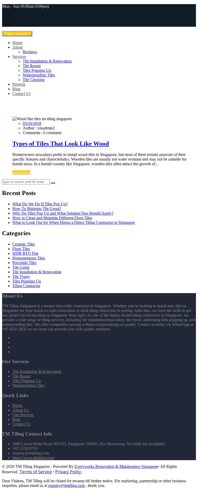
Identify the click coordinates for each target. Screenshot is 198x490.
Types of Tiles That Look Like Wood (60, 143)
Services (19, 56)
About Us (20, 410)
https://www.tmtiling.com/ (33, 458)
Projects (18, 84)
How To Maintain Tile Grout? (36, 208)
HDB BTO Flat (25, 253)
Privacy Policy (68, 472)
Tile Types (20, 276)
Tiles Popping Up (37, 70)
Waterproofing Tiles (39, 75)
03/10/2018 (32, 123)
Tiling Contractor (26, 286)
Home (17, 42)
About (17, 47)
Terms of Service (35, 472)
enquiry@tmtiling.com (66, 485)
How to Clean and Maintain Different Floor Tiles (52, 218)
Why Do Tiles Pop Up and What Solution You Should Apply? (62, 213)
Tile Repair (32, 66)
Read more (21, 172)
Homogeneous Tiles (28, 258)
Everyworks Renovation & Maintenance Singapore (116, 466)
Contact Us (21, 93)
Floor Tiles (21, 249)
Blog (16, 89)
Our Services (23, 415)
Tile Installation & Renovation (47, 61)
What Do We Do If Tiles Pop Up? (40, 204)
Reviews (30, 52)
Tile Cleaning (34, 79)
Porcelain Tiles (24, 262)
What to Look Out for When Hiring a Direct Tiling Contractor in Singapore (73, 222)
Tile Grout (20, 267)
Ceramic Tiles (23, 244)
